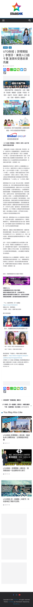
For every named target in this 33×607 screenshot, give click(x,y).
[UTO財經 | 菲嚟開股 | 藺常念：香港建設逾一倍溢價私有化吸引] (16, 450)
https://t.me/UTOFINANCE (10, 305)
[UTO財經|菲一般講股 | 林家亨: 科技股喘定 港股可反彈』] (16, 481)
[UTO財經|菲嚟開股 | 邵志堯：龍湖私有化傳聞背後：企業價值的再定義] (16, 417)
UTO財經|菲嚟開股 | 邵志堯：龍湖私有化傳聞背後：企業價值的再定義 (16, 437)
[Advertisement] (18, 78)
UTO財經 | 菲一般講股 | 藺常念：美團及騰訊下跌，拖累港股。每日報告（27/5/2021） (16, 406)
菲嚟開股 (5, 47)
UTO (13, 66)
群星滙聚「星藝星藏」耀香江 (12, 400)
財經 (10, 47)
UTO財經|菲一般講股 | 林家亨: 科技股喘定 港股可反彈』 (16, 500)
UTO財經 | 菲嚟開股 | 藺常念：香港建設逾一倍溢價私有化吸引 (16, 469)
